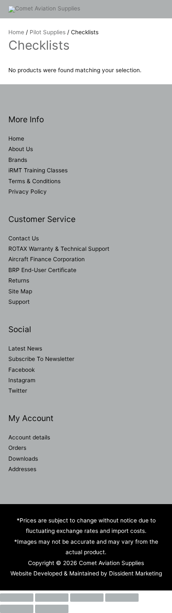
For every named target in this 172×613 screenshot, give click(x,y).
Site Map (20, 291)
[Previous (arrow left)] (16, 609)
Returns (18, 280)
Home (16, 32)
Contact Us (23, 238)
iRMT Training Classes (38, 170)
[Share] (87, 597)
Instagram (21, 380)
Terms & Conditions (34, 181)
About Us (20, 149)
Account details (29, 437)
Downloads (23, 458)
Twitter (17, 390)
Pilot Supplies (48, 32)
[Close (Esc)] (122, 597)
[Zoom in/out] (16, 597)
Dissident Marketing (135, 573)
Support (19, 301)
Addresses (22, 469)
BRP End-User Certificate (42, 270)
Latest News (25, 348)
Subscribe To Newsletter (41, 359)
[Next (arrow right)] (51, 609)
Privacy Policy (27, 191)
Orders (17, 447)
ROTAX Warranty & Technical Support (58, 248)
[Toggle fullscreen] (51, 597)
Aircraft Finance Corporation (46, 259)
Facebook (21, 369)
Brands (17, 159)
